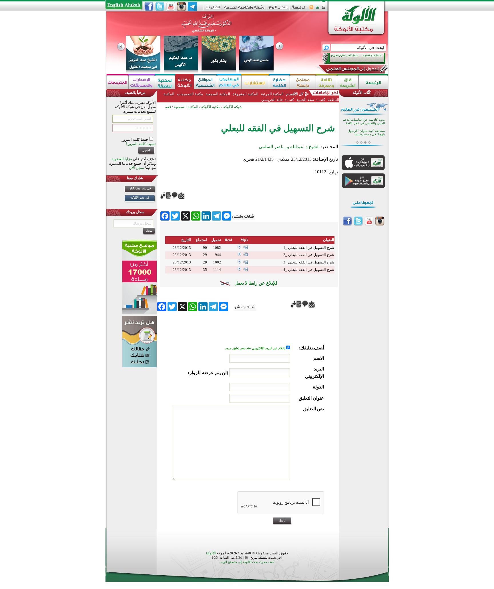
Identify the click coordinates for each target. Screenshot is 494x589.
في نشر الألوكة (140, 197)
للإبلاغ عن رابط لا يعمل (255, 283)
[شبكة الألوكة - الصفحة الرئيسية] (298, 9)
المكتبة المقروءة (245, 94)
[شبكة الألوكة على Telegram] (192, 6)
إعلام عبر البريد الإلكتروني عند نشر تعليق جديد (255, 348)
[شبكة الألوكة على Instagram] (181, 6)
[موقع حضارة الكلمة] (279, 82)
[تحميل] (245, 247)
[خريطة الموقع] (317, 9)
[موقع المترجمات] (117, 82)
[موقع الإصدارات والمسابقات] (141, 82)
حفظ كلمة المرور (135, 139)
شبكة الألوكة (232, 107)
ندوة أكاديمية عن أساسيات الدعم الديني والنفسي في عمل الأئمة (364, 121)
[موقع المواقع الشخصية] (205, 82)
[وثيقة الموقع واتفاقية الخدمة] (244, 9)
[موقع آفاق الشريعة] (347, 82)
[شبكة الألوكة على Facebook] (149, 6)
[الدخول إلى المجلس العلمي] (351, 69)
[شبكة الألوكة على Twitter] (159, 6)
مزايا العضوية (121, 159)
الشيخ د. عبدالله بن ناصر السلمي (289, 146)
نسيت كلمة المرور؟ (141, 144)
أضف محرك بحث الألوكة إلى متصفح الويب (247, 562)
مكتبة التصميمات (190, 94)
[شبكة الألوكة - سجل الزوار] (278, 9)
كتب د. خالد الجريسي (277, 100)
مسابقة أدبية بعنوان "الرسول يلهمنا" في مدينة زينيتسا (366, 132)
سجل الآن (136, 168)
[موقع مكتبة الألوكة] (184, 82)
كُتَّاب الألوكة (361, 92)
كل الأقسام (294, 94)
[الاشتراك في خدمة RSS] (311, 9)
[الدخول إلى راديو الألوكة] (348, 58)
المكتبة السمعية (218, 94)
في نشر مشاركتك (140, 188)
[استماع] (239, 247)
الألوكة (211, 553)
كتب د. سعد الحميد (311, 100)
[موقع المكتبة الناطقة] (165, 82)
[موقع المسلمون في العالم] (229, 82)
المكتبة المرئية (272, 94)
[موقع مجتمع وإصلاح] (303, 82)
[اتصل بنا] (213, 9)
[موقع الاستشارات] (255, 82)
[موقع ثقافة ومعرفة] (326, 82)
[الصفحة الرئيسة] (323, 9)
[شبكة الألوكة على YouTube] (170, 6)
